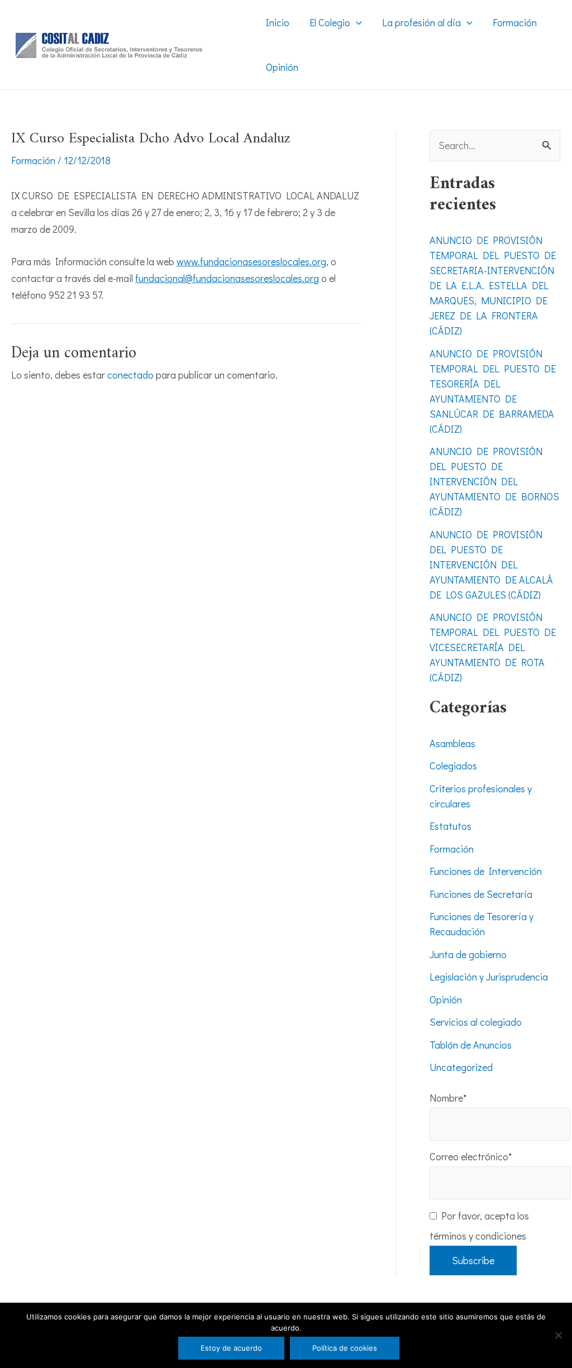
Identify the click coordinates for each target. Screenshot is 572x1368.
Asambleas (452, 743)
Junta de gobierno (468, 954)
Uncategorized (461, 1067)
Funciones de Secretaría (481, 894)
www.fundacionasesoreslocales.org (251, 261)
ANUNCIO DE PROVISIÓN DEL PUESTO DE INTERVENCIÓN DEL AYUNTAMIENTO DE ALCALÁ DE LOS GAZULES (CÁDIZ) (491, 564)
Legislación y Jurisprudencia (489, 976)
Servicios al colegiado (476, 1022)
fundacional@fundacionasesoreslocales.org (227, 278)
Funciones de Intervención (486, 871)
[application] (356, 22)
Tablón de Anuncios (471, 1044)
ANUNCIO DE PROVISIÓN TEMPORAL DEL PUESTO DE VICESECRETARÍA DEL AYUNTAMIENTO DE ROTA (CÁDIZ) (493, 647)
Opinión (446, 999)
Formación (33, 160)
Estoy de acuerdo (231, 1347)
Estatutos (450, 826)
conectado (130, 374)
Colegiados (453, 765)
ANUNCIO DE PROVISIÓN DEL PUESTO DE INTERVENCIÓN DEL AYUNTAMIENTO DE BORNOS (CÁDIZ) (494, 481)
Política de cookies (344, 1347)
